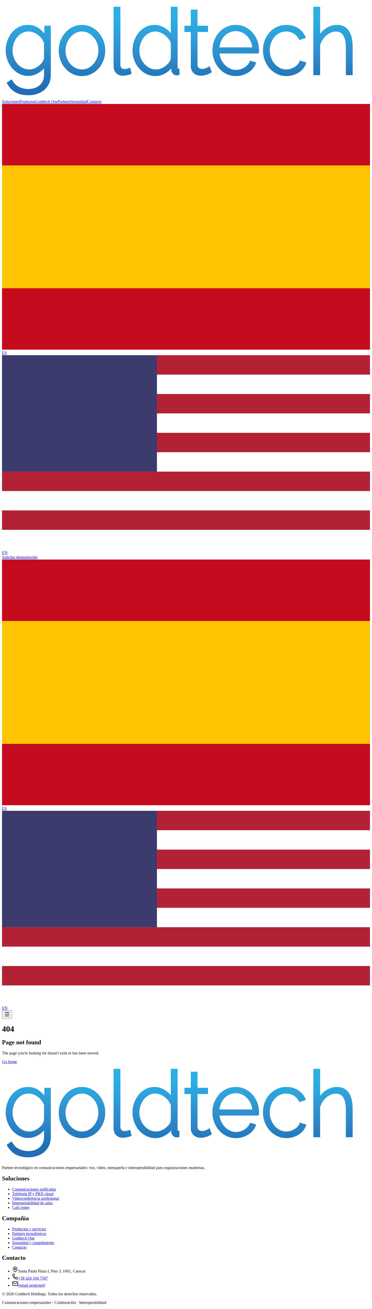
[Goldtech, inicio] (179, 97)
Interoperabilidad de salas (32, 1203)
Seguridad (79, 101)
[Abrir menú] (7, 1014)
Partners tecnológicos (29, 1233)
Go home (9, 1062)
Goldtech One (46, 101)
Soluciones (10, 101)
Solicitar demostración (19, 557)
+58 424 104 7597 (33, 1278)
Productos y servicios (29, 1229)
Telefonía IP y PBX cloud (32, 1194)
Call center (20, 1207)
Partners (64, 101)
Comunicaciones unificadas (34, 1189)
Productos (27, 101)
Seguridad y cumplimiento (33, 1243)
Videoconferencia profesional (35, 1198)
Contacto (94, 101)
